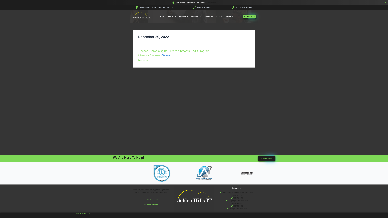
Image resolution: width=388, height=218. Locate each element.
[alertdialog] (194, 2)
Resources (229, 16)
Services (170, 16)
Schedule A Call (266, 158)
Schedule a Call (249, 16)
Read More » (143, 60)
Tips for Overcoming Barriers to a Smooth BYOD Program (173, 50)
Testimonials (208, 16)
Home (162, 16)
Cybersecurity (143, 55)
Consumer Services (151, 204)
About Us (219, 16)
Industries (182, 16)
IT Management (156, 55)
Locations (194, 16)
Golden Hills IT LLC (83, 214)
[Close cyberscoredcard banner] (386, 2)
